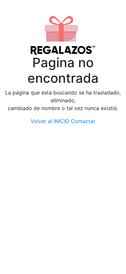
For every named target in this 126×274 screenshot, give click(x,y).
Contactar (83, 121)
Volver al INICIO (50, 121)
